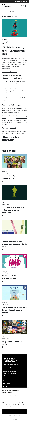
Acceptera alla (14, 411)
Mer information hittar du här (9, 72)
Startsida (3, 11)
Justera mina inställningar (14, 415)
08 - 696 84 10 (7, 383)
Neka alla (15, 419)
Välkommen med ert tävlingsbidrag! (10, 138)
